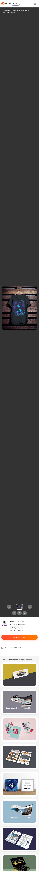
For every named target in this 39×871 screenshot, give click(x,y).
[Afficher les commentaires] (19, 613)
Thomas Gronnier (17, 622)
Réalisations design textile (20, 10)
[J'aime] (14, 613)
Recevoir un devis (19, 637)
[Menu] (35, 3)
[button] (9, 607)
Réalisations (6, 10)
